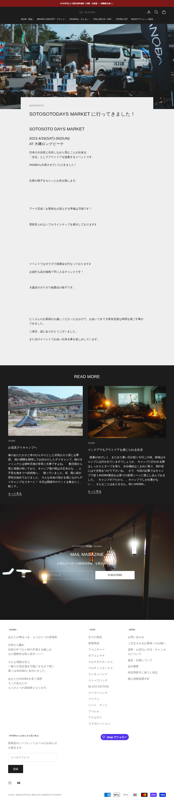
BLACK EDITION (98, 686)
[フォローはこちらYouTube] (18, 783)
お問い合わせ (136, 637)
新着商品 (93, 643)
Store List (122, 19)
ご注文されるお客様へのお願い (147, 643)
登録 (15, 769)
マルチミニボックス (100, 668)
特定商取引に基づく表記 (143, 672)
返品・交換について (140, 660)
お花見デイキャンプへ (22, 447)
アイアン (93, 699)
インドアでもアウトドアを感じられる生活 (115, 449)
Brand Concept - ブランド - (51, 19)
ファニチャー (96, 649)
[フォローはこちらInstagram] (10, 783)
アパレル (93, 711)
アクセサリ (95, 717)
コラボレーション (99, 723)
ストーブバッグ (97, 680)
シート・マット (97, 705)
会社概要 (133, 666)
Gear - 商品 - (27, 19)
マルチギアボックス (100, 662)
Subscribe (115, 575)
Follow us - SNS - (102, 19)
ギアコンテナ (96, 655)
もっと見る (15, 493)
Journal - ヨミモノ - (79, 19)
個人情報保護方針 (139, 678)
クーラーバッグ (97, 692)
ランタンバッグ (97, 674)
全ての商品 (95, 637)
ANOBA (11, 441)
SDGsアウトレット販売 (142, 19)
